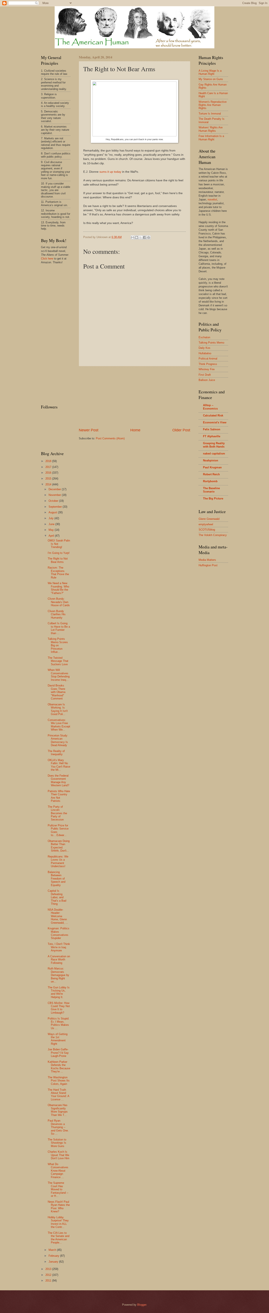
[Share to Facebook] (144, 237)
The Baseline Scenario (211, 490)
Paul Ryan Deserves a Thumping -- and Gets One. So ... (58, 1127)
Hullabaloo (205, 353)
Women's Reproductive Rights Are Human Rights (213, 105)
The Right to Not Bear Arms (58, 560)
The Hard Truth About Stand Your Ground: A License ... (58, 1094)
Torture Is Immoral (210, 113)
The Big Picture (213, 498)
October (54, 500)
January (54, 1261)
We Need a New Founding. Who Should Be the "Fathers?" (58, 588)
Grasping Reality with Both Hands (214, 445)
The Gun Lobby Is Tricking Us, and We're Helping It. (59, 992)
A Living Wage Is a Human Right (210, 72)
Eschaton (204, 337)
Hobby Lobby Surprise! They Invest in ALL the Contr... (58, 1222)
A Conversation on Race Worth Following (59, 959)
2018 (48, 461)
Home (135, 430)
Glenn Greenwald (209, 518)
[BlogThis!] (136, 237)
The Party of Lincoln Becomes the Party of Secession (57, 813)
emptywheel (206, 524)
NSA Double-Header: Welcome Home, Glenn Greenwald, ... (58, 916)
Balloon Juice (207, 380)
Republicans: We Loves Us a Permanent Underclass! (58, 861)
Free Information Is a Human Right (211, 137)
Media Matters (207, 559)
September (56, 506)
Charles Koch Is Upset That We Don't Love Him (58, 1155)
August (53, 512)
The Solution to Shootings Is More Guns (57, 1143)
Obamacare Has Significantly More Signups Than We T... (58, 1110)
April (52, 535)
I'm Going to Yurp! (59, 552)
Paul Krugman (212, 467)
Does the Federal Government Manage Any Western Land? (58, 780)
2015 (48, 478)
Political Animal (208, 358)
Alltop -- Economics (210, 407)
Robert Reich (211, 474)
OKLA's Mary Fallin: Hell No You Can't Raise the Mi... (59, 765)
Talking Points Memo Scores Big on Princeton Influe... (58, 645)
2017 (48, 467)
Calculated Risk (213, 415)
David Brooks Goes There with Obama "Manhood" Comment (56, 692)
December (55, 489)
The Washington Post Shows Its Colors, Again (59, 1080)
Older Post (181, 430)
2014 (48, 484)
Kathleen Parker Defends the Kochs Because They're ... (59, 1066)
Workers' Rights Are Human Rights (211, 129)
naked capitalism (214, 453)
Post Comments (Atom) (110, 438)
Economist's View (214, 422)
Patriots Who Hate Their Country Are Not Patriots (59, 796)
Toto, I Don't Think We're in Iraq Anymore (59, 947)
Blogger (141, 1304)
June (52, 524)
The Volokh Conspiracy (213, 535)
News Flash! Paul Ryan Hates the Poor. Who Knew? (59, 1206)
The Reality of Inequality (56, 752)
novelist (212, 199)
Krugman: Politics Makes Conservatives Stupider (58, 933)
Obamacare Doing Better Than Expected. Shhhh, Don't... (59, 845)
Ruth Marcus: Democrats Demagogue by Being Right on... (58, 975)
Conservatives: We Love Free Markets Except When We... (59, 724)
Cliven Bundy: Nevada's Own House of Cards (59, 602)
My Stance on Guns (211, 79)
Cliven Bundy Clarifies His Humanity (57, 614)
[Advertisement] (134, 397)
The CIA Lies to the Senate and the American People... (58, 1237)
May (52, 529)
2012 (48, 1274)
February (54, 1255)
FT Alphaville (211, 436)
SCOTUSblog (207, 529)
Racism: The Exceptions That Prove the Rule (58, 572)
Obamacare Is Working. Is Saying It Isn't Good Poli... (58, 709)
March (53, 1249)
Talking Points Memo (211, 342)
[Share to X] (140, 237)
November (55, 494)
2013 (48, 1269)
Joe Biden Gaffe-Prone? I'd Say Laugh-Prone (58, 1053)
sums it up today (110, 171)
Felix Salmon (211, 429)
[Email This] (133, 237)
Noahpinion (210, 460)
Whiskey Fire (207, 369)
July (51, 518)
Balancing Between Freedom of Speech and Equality (56, 879)
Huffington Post (208, 565)
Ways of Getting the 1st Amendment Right (57, 1038)
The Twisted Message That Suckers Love (58, 661)
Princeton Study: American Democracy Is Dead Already (58, 740)
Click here (47, 258)
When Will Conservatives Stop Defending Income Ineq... (59, 674)
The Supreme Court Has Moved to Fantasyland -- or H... (58, 1189)
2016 (48, 472)
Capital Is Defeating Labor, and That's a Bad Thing (57, 897)
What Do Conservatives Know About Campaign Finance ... (58, 1171)
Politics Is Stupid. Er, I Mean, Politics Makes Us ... (58, 1023)
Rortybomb (210, 481)
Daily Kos (204, 347)
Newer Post (88, 430)
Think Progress (208, 364)
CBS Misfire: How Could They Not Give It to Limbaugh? (59, 1007)
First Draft (205, 374)
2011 (48, 1280)
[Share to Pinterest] (148, 237)
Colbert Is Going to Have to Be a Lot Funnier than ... (59, 628)
